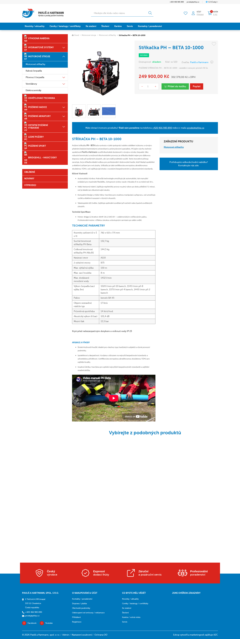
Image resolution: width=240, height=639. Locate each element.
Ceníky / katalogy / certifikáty (65, 26)
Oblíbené (29, 172)
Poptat (196, 86)
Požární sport (37, 146)
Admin (65, 635)
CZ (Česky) (212, 2)
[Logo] (43, 13)
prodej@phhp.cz (193, 2)
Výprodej (30, 185)
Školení (105, 26)
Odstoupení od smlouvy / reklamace (88, 613)
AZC (215, 635)
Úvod (76, 35)
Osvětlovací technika (41, 98)
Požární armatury (39, 116)
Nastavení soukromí (82, 635)
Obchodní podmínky (81, 608)
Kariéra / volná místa (131, 617)
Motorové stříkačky (35, 64)
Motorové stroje (39, 56)
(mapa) (42, 599)
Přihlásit (200, 14)
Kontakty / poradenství (150, 26)
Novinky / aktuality (34, 26)
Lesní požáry (36, 137)
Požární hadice (37, 107)
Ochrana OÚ (100, 635)
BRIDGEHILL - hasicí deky (42, 157)
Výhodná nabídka (38, 38)
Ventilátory (31, 84)
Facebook (32, 623)
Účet (199, 12)
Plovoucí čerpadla (35, 77)
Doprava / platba (79, 603)
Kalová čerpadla (34, 71)
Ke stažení (91, 26)
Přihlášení (76, 617)
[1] (150, 13)
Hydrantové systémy (41, 47)
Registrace (76, 622)
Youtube (49, 623)
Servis (130, 26)
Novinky (29, 178)
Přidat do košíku (177, 86)
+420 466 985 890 (177, 2)
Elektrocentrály (33, 90)
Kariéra (118, 26)
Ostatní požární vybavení (38, 126)
